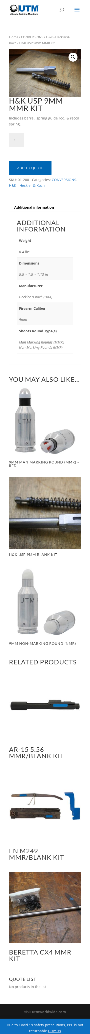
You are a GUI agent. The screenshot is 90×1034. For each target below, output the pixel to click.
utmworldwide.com (49, 1011)
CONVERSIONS (32, 37)
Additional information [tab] (34, 207)
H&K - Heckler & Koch (27, 185)
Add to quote (30, 167)
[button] (73, 57)
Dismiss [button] (54, 1031)
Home (13, 37)
